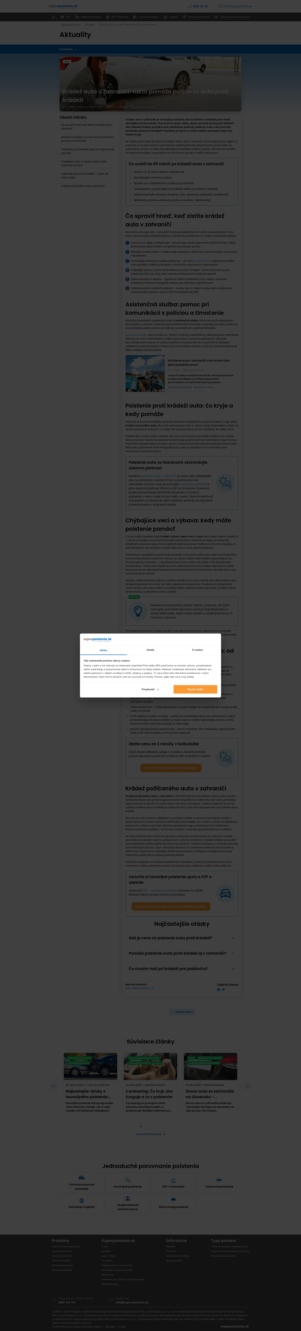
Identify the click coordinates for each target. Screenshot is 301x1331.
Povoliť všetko (195, 689)
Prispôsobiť (148, 689)
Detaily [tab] (150, 649)
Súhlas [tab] (103, 650)
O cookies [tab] (197, 649)
